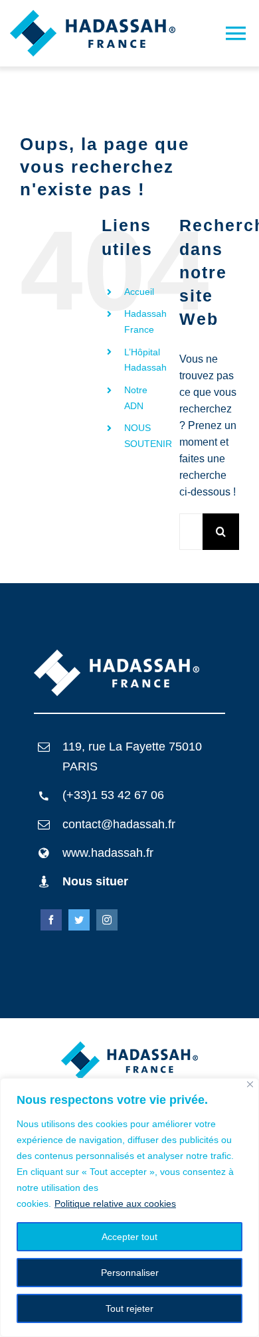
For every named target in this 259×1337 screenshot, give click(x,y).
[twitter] (79, 920)
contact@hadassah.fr (118, 824)
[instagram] (107, 920)
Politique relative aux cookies (115, 1203)
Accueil (139, 291)
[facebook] (51, 920)
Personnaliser (130, 1272)
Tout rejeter (129, 1308)
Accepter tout (129, 1236)
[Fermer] (250, 1084)
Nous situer (95, 881)
